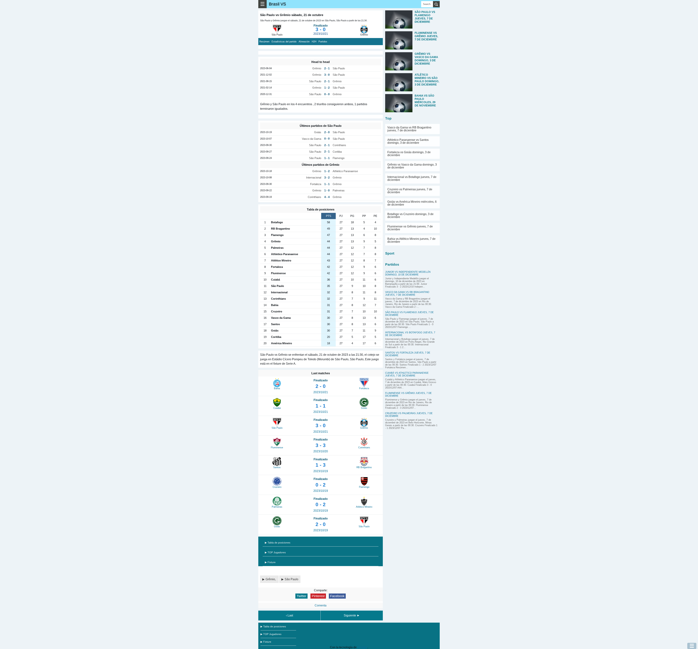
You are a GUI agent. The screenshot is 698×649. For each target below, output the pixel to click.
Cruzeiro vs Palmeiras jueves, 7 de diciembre (409, 191)
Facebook (337, 596)
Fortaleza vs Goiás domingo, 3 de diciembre (409, 154)
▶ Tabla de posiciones (277, 542)
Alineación (304, 41)
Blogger (362, 647)
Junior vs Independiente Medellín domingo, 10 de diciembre (407, 273)
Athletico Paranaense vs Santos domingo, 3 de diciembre (408, 141)
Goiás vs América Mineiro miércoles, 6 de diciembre (412, 203)
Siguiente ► (352, 615)
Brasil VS (277, 4)
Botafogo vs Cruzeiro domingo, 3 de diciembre (410, 216)
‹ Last (289, 615)
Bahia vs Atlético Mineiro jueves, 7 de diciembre (411, 240)
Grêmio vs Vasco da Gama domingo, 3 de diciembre (412, 166)
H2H (314, 41)
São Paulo (291, 579)
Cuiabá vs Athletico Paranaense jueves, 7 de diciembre (407, 374)
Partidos (322, 41)
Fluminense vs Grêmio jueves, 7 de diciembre (410, 228)
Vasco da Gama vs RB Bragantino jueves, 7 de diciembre (409, 129)
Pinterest (318, 596)
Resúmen (264, 41)
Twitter (301, 596)
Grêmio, (271, 579)
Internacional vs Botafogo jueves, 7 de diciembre (411, 178)
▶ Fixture (270, 562)
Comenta (320, 605)
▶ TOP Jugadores (275, 552)
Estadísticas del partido (284, 41)
